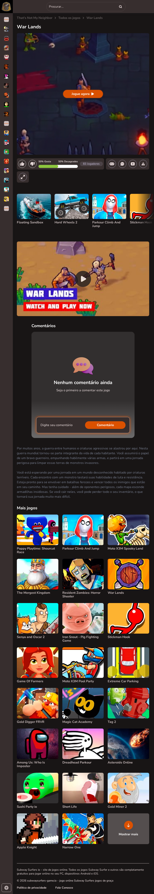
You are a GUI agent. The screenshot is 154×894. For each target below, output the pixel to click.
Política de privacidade (32, 888)
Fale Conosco (64, 888)
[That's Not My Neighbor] (6, 6)
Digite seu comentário (57, 425)
